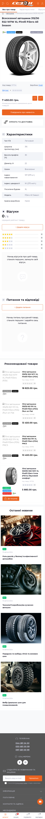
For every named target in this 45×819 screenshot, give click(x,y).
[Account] (42, 3)
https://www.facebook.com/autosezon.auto (19, 762)
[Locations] (38, 3)
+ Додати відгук (22, 227)
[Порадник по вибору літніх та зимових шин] (21, 628)
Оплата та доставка (21, 122)
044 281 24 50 (22, 743)
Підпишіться (33, 778)
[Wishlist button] (34, 98)
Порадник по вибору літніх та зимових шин (20, 655)
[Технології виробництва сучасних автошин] (21, 579)
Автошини (10, 13)
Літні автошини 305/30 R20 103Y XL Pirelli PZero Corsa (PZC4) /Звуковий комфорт (30, 473)
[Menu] (3, 3)
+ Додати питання (22, 307)
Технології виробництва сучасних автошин (18, 606)
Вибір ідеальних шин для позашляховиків (14, 704)
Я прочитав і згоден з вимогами (24, 783)
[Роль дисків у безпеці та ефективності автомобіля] (21, 530)
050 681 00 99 (23, 746)
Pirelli (41, 85)
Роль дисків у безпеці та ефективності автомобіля (20, 557)
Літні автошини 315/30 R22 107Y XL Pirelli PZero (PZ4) (30, 374)
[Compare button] (40, 98)
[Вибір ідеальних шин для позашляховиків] (21, 677)
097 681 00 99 (22, 750)
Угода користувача (21, 783)
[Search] (7, 3)
